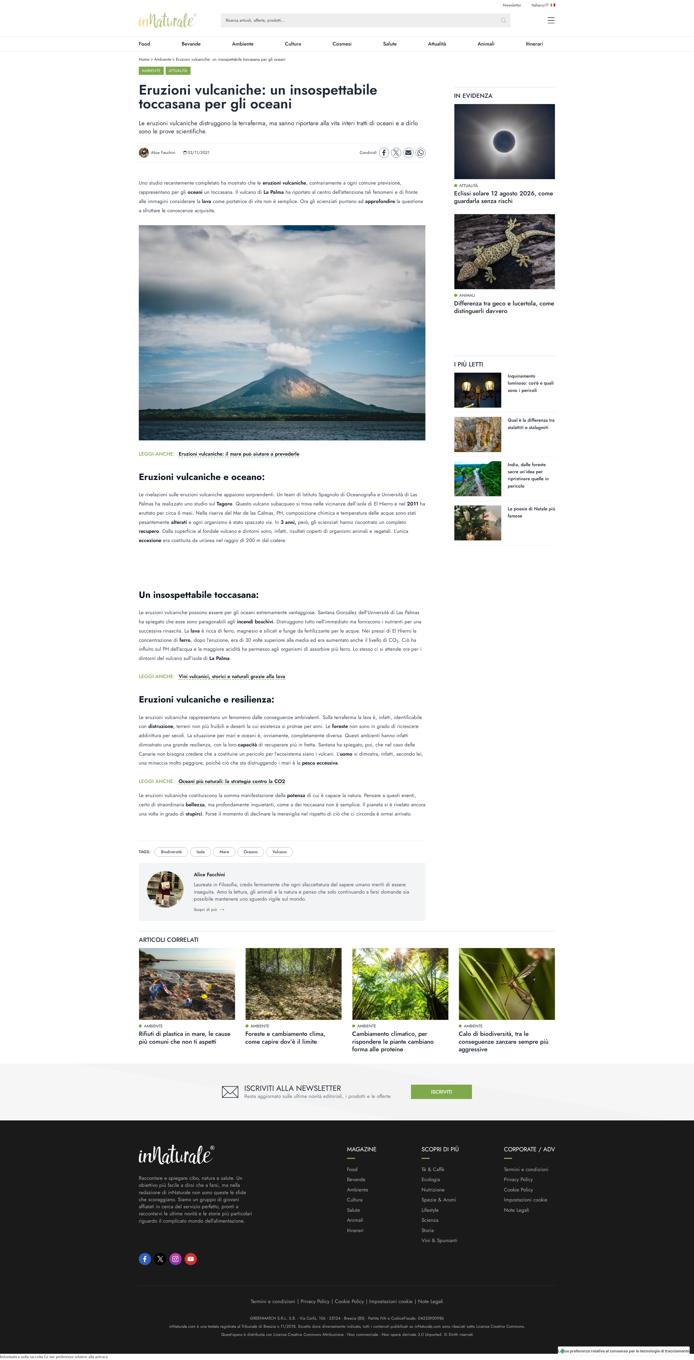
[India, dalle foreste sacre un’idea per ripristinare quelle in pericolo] (478, 479)
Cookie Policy (518, 1189)
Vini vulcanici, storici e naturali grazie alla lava (232, 676)
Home (144, 59)
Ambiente (242, 43)
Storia (428, 1230)
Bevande (191, 43)
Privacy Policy (518, 1179)
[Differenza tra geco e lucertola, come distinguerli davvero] (504, 251)
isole (201, 852)
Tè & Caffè (433, 1169)
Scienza (430, 1220)
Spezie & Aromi (439, 1199)
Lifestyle (430, 1210)
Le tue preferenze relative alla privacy (76, 1357)
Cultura (293, 43)
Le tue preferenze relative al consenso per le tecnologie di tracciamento (624, 1351)
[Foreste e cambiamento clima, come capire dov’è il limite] (293, 984)
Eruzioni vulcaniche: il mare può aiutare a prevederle (239, 453)
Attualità (437, 43)
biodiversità (171, 852)
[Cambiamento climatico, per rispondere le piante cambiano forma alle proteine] (400, 984)
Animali (486, 43)
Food (144, 43)
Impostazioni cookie (525, 1199)
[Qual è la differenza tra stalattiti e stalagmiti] (478, 434)
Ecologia (431, 1179)
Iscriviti (441, 1091)
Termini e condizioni (526, 1169)
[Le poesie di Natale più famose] (478, 523)
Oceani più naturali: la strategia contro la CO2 (232, 781)
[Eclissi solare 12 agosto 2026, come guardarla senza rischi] (504, 142)
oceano (251, 852)
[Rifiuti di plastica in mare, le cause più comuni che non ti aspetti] (187, 984)
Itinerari (534, 43)
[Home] (168, 20)
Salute (390, 43)
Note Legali (516, 1210)
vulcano (279, 852)
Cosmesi (342, 43)
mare (224, 852)
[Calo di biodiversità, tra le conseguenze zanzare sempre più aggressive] (507, 984)
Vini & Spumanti (439, 1240)
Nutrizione (433, 1189)
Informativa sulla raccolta (21, 1357)
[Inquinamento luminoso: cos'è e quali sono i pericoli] (478, 390)
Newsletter (512, 5)
